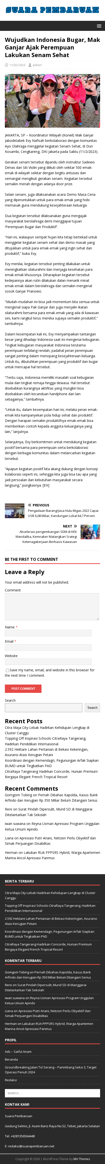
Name (10, 627)
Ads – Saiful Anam (18, 1051)
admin (37, 65)
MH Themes (82, 1159)
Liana (9, 838)
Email (9, 641)
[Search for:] (52, 1093)
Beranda (11, 1059)
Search (10, 700)
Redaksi (11, 1080)
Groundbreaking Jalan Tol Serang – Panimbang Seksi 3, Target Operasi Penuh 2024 (50, 1070)
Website (11, 655)
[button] (98, 25)
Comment (13, 590)
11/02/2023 (17, 65)
